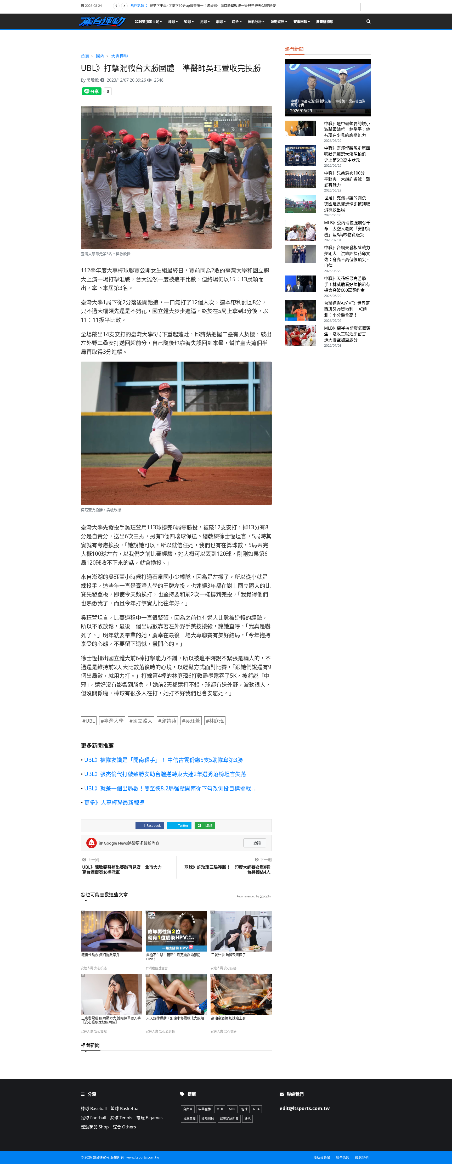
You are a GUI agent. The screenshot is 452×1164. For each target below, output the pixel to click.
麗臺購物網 (324, 21)
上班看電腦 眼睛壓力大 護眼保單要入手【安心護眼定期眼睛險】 (111, 1020)
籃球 (188, 21)
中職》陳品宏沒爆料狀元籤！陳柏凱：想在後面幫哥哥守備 (328, 103)
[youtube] (366, 6)
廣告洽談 (342, 1157)
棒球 (172, 21)
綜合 (236, 21)
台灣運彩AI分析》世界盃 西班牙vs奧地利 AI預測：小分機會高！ (347, 309)
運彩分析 (255, 21)
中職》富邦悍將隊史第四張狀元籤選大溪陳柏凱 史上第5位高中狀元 (347, 154)
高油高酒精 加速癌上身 (228, 1018)
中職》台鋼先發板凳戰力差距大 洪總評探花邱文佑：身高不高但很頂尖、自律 (347, 256)
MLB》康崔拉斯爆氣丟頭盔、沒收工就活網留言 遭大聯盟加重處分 (347, 334)
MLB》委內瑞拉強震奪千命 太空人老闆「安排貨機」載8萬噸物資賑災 (347, 228)
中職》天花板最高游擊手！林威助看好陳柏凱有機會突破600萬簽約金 (347, 284)
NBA (256, 1109)
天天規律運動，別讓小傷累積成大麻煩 (175, 1018)
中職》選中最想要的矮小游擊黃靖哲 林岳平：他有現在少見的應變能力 (347, 129)
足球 (204, 21)
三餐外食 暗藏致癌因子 (228, 955)
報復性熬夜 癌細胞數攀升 (100, 955)
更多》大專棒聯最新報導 (114, 802)
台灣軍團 (189, 1118)
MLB (220, 1109)
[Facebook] (356, 6)
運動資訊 (278, 21)
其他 (247, 1118)
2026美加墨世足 (147, 21)
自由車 (188, 1109)
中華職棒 (204, 1109)
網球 (220, 21)
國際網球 (207, 1118)
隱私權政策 (321, 1157)
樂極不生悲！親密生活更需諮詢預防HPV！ (173, 957)
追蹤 (256, 842)
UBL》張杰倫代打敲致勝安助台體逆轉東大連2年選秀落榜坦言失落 (165, 774)
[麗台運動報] (104, 21)
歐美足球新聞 (229, 1118)
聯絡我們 (362, 1157)
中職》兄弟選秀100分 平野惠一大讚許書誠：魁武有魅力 (347, 179)
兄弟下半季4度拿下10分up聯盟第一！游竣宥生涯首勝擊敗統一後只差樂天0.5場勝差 (213, 5)
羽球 (244, 1109)
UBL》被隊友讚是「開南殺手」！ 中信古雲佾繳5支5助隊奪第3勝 (163, 759)
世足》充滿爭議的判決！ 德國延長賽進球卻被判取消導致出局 (349, 203)
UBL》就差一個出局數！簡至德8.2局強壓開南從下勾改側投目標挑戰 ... (170, 788)
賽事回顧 (300, 21)
